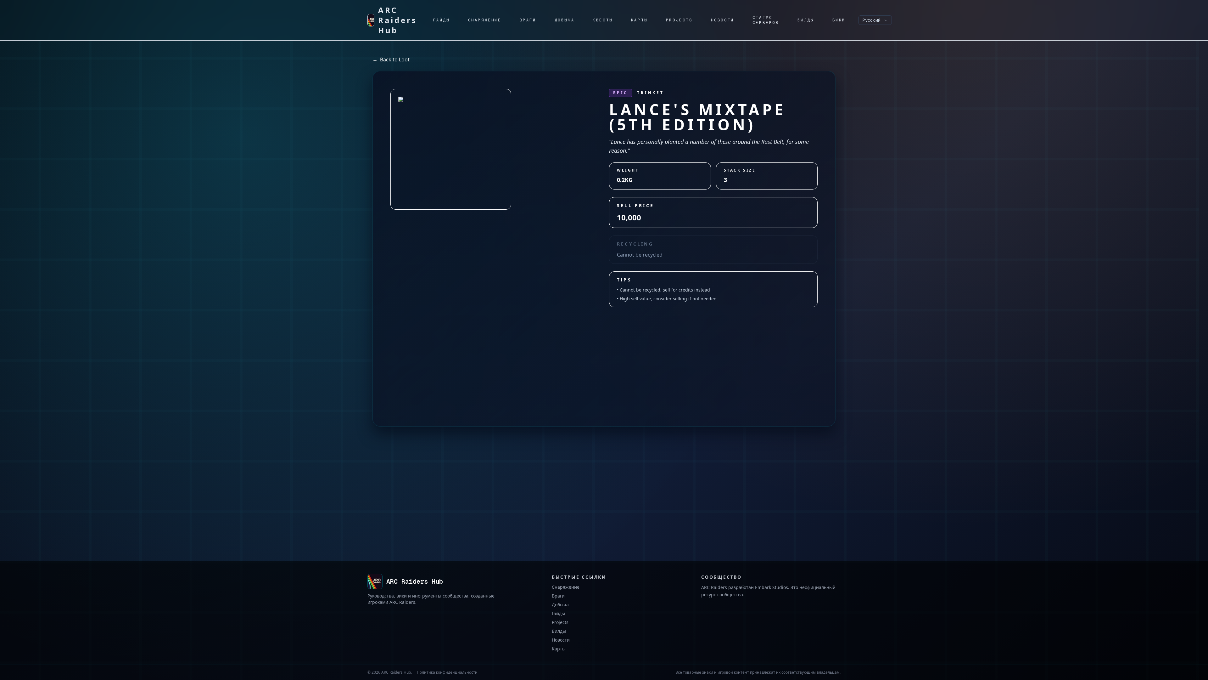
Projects (560, 622)
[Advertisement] (604, 354)
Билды (559, 631)
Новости (561, 640)
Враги (558, 596)
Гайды (558, 613)
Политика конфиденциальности (447, 672)
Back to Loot (391, 59)
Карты (559, 649)
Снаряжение (565, 587)
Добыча (560, 605)
